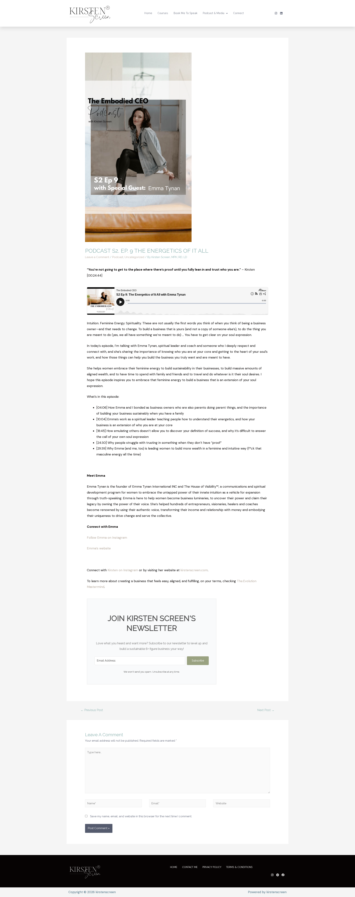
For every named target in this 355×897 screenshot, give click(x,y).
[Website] (241, 804)
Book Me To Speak (185, 13)
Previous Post (92, 710)
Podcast (117, 257)
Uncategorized (134, 257)
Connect (238, 13)
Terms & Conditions (239, 867)
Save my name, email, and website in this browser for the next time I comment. (141, 816)
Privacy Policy (211, 867)
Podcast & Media (213, 13)
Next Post (265, 710)
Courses (163, 13)
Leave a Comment (97, 257)
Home (148, 13)
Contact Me (190, 867)
